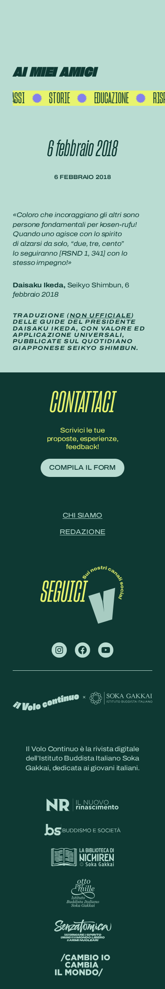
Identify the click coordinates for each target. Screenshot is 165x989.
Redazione (82, 531)
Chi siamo (82, 515)
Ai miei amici (54, 72)
